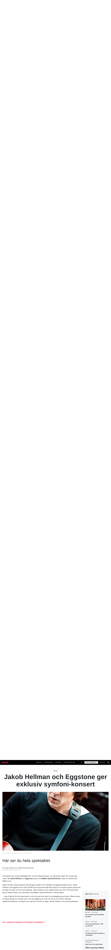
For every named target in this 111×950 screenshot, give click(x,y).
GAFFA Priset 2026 (69, 762)
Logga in (102, 762)
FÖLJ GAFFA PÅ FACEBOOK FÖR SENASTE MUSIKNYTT (23, 922)
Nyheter (39, 762)
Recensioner (48, 762)
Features (58, 762)
